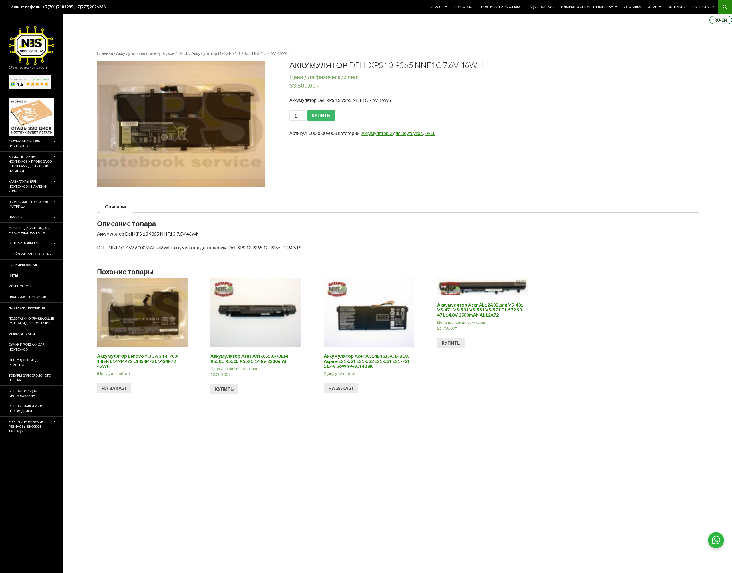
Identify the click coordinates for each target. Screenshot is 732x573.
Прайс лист (464, 7)
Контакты (676, 7)
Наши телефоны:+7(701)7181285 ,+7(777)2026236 (57, 6)
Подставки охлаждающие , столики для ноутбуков (31, 321)
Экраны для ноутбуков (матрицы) (28, 204)
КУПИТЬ (321, 115)
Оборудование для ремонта (25, 362)
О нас (652, 7)
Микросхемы (20, 286)
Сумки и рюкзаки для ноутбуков (27, 347)
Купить (224, 389)
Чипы (13, 275)
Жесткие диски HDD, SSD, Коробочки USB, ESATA (29, 230)
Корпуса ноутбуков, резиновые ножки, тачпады (26, 426)
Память (15, 217)
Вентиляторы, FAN (24, 243)
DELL (183, 53)
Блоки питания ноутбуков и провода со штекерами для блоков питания (30, 164)
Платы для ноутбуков (27, 297)
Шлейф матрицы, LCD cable (31, 254)
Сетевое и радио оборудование (23, 393)
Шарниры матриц (23, 264)
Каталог (436, 7)
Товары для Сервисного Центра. (30, 377)
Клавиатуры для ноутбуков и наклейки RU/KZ (28, 186)
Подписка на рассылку (501, 7)
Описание (116, 206)
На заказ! (114, 388)
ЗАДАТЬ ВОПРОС (541, 7)
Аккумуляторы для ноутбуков (145, 53)
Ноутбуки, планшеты (27, 307)
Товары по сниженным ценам (586, 7)
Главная (105, 53)
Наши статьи (703, 7)
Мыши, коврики (22, 334)
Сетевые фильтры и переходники (25, 408)
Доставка (632, 7)
